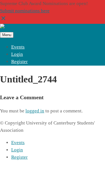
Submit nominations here (25, 10)
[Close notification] (3, 20)
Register (19, 61)
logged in (34, 111)
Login (17, 54)
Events (18, 47)
